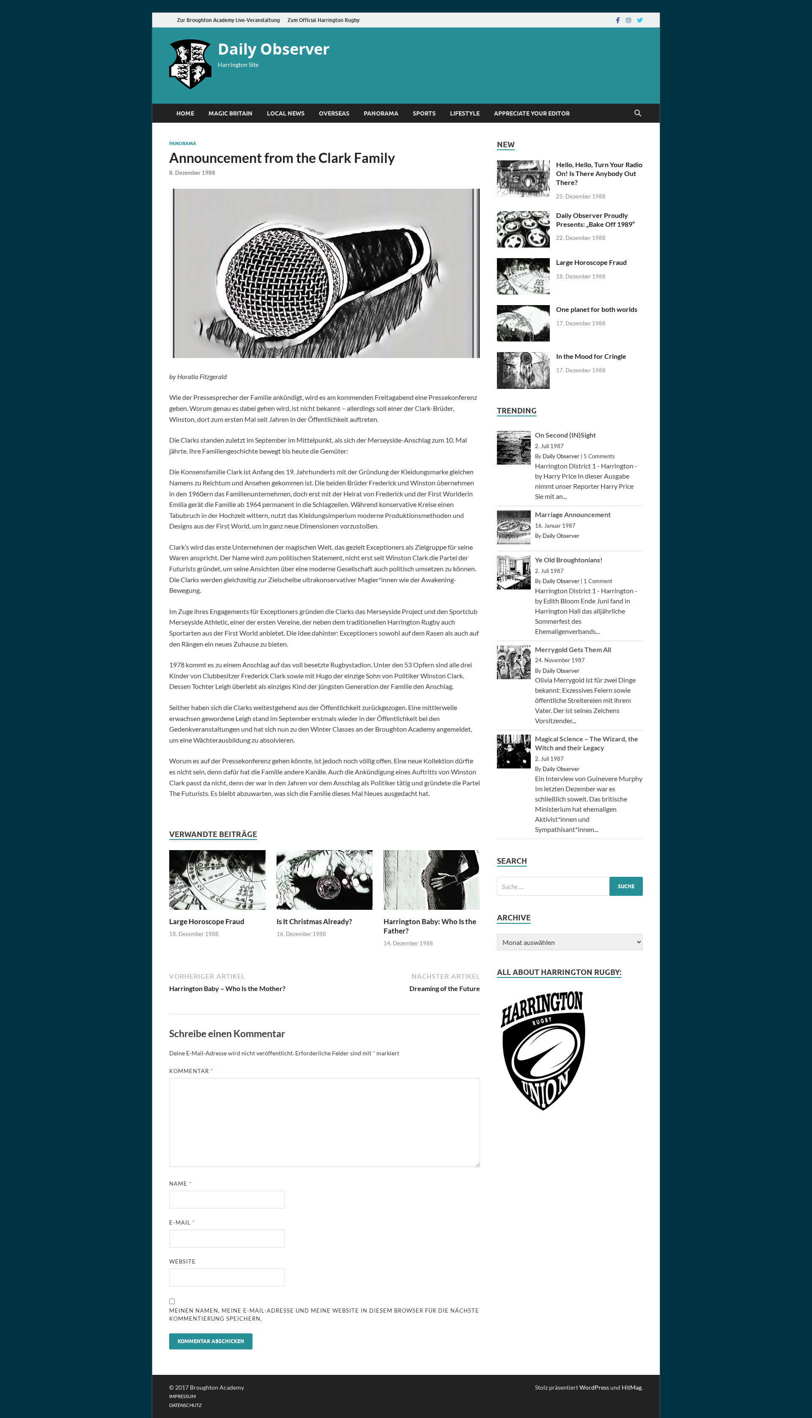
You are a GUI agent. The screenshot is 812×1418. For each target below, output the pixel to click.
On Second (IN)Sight (565, 435)
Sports (424, 113)
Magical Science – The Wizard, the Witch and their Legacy (586, 743)
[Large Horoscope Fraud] (217, 912)
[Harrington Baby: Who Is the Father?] (432, 912)
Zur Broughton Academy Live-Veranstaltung (228, 20)
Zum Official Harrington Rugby (323, 20)
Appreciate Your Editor (532, 113)
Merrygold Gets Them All (573, 649)
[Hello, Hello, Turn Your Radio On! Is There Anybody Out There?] (523, 165)
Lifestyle (465, 113)
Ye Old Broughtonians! (569, 560)
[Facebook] (618, 20)
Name (180, 1183)
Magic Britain (230, 113)
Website (182, 1261)
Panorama (381, 113)
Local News (285, 113)
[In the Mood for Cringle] (523, 357)
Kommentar (191, 1071)
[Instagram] (628, 20)
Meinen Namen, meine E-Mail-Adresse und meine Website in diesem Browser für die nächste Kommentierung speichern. (324, 1314)
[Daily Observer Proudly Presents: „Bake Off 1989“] (523, 216)
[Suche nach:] (570, 886)
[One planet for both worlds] (523, 310)
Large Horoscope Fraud (206, 921)
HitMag (632, 1387)
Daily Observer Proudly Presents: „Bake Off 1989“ (595, 219)
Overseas (334, 113)
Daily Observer (273, 49)
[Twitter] (640, 20)
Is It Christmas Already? (314, 921)
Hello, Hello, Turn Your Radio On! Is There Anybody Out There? (599, 173)
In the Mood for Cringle (591, 356)
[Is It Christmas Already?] (325, 912)
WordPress (594, 1387)
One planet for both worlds (596, 309)
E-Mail (182, 1222)
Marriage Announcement (573, 514)
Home (185, 113)
